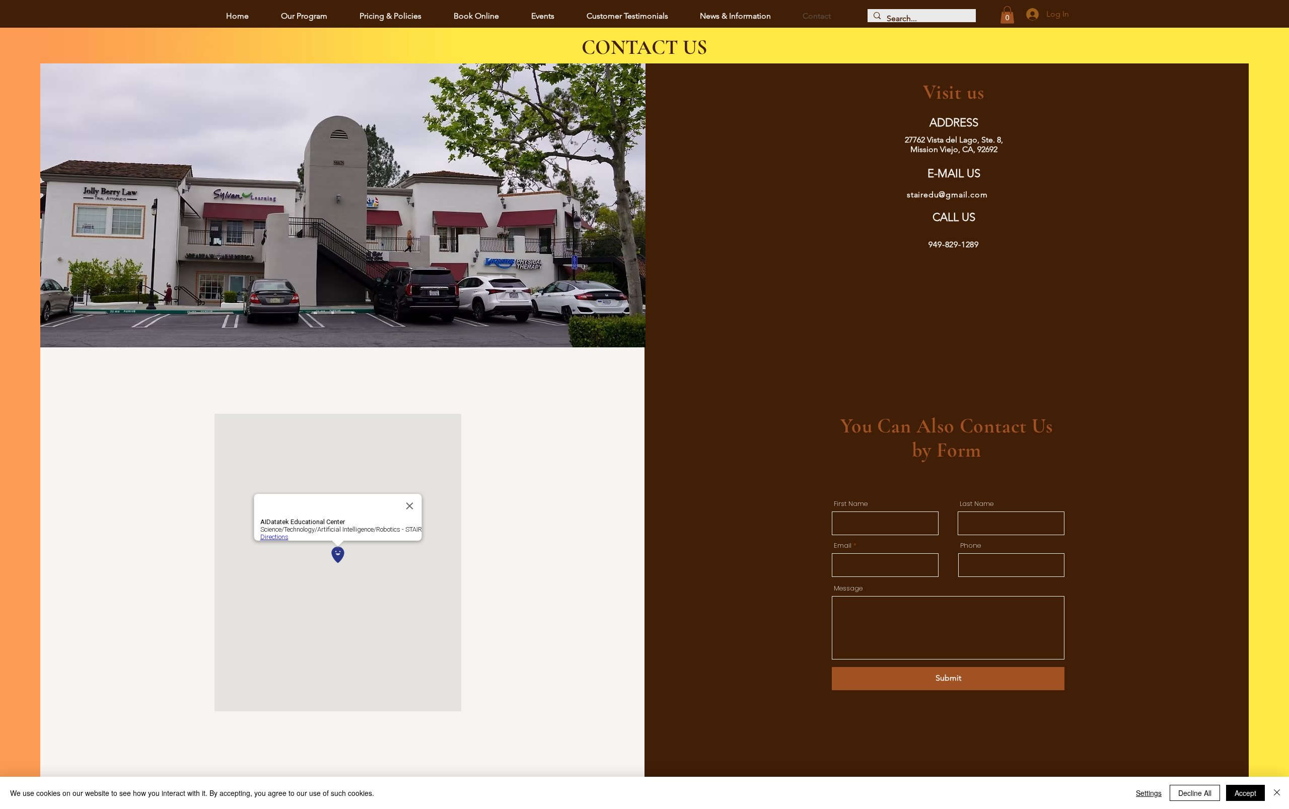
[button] (1007, 15)
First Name (851, 503)
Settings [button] (1149, 793)
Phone (970, 545)
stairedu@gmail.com (947, 194)
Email (842, 545)
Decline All (1194, 793)
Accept (1245, 793)
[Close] (1277, 793)
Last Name (976, 503)
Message (848, 588)
